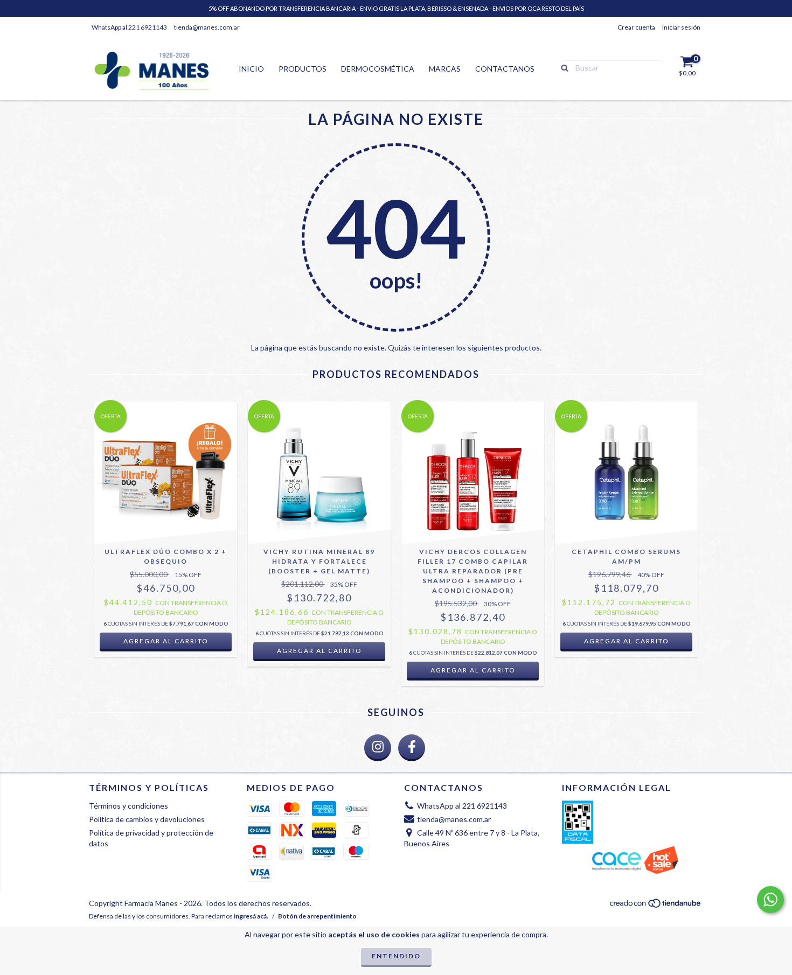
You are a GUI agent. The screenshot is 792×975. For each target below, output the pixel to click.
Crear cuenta (636, 27)
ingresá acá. (251, 916)
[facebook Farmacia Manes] (411, 747)
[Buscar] (562, 66)
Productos (302, 68)
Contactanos (504, 68)
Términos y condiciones (128, 805)
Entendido (396, 956)
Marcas (445, 68)
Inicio (251, 68)
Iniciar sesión (681, 27)
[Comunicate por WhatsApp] (770, 899)
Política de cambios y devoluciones (147, 819)
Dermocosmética (377, 68)
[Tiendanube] (656, 906)
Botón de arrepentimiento (317, 916)
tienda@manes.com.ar (207, 27)
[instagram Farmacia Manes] (377, 747)
